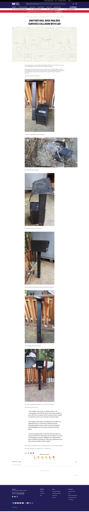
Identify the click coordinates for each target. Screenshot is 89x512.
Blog (41, 495)
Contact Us (42, 493)
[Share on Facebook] (31, 453)
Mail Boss (15, 507)
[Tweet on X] (29, 453)
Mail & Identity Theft (72, 497)
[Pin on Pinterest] (33, 453)
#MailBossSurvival (39, 448)
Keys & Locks (32, 7)
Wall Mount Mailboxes (56, 493)
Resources (49, 7)
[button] (76, 4)
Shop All (54, 497)
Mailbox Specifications (72, 495)
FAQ (69, 493)
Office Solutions (41, 7)
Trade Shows (70, 499)
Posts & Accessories (23, 7)
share (50, 448)
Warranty (42, 491)
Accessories (54, 495)
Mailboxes (14, 7)
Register (58, 11)
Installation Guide (57, 7)
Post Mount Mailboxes (56, 491)
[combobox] (46, 4)
